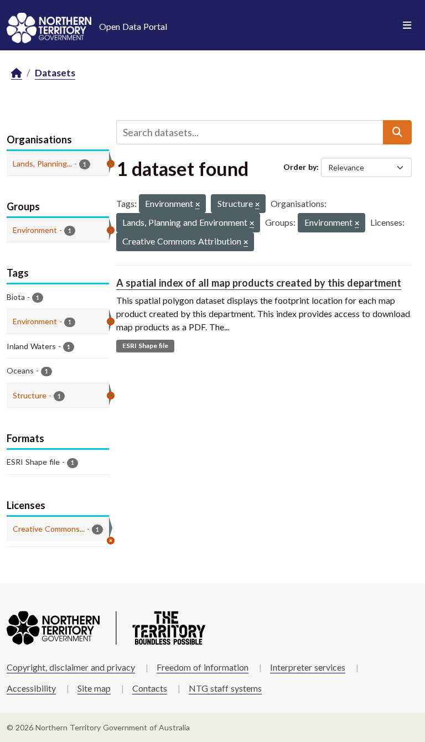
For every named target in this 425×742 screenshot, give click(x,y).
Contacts (149, 688)
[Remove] (197, 205)
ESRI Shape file (145, 345)
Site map (94, 688)
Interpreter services (307, 667)
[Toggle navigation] (407, 25)
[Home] (16, 73)
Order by (300, 167)
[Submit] (397, 132)
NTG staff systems (225, 688)
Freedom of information (202, 667)
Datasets (55, 73)
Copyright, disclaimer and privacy (71, 667)
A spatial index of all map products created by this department (258, 283)
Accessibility (31, 688)
